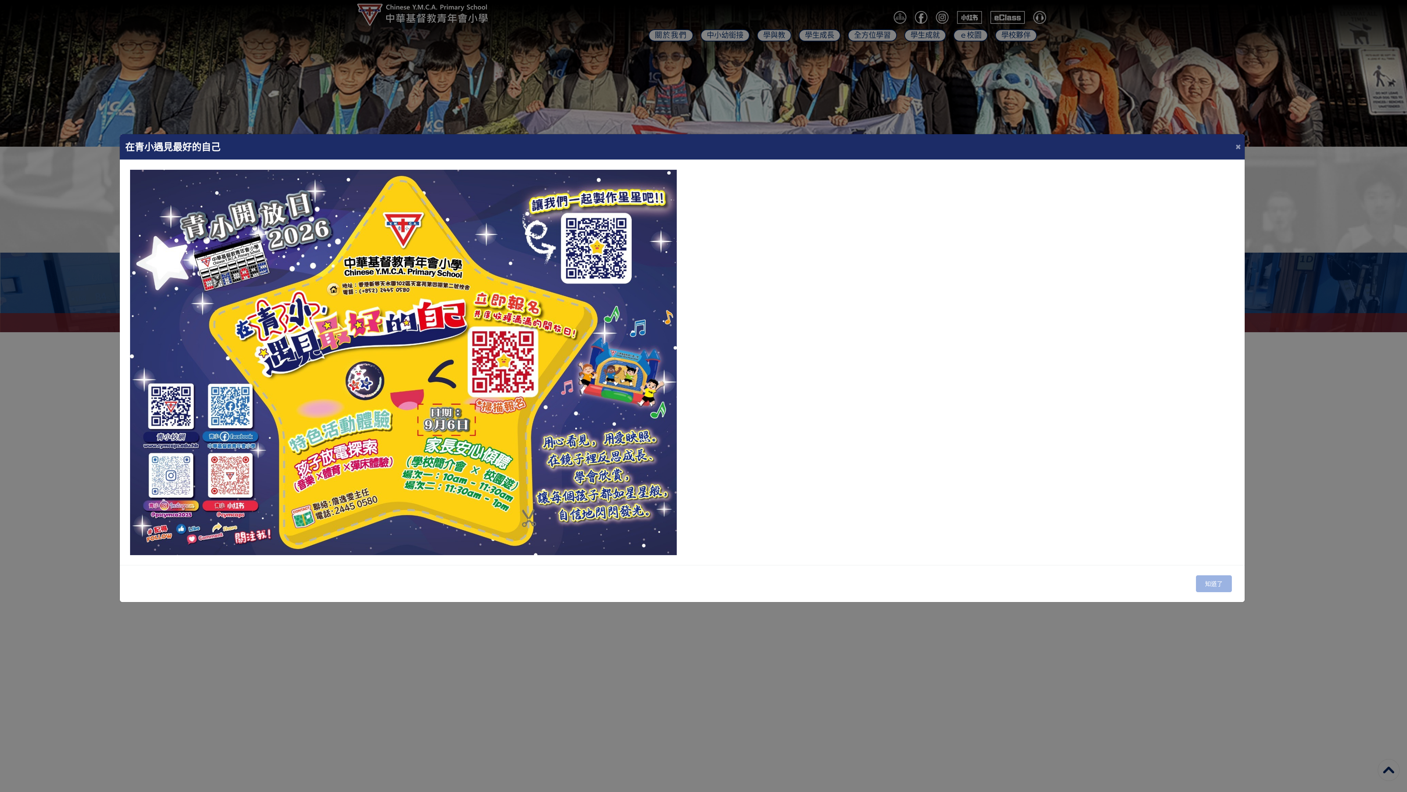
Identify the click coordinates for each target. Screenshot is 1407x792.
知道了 (1214, 583)
